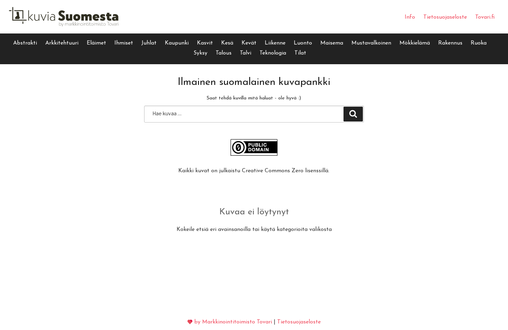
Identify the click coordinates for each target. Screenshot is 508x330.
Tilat (300, 53)
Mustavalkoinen (371, 43)
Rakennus (450, 43)
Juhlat (149, 43)
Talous (224, 53)
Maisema (331, 43)
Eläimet (96, 43)
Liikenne (275, 43)
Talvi (245, 53)
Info (410, 17)
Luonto (303, 43)
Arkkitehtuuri (61, 43)
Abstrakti (25, 43)
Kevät (249, 43)
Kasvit (205, 43)
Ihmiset (123, 43)
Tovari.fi (485, 17)
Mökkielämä (414, 43)
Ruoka (479, 43)
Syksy (200, 53)
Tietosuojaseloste (445, 17)
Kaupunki (177, 43)
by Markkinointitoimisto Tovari (233, 322)
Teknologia (273, 53)
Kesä (227, 43)
